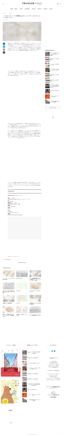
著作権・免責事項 (53, 397)
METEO (39, 8)
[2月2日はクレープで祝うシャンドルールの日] (22, 309)
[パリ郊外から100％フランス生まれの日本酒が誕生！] (35, 298)
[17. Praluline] (22, 298)
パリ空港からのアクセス (53, 363)
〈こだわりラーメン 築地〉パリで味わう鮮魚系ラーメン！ (54, 70)
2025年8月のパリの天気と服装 (54, 75)
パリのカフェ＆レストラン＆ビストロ (53, 373)
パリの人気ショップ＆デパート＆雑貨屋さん (53, 378)
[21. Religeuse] (22, 285)
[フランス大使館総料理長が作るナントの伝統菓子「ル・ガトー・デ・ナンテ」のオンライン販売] (35, 273)
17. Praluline (18, 303)
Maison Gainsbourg (19, 278)
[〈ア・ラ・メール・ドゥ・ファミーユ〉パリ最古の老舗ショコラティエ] (35, 309)
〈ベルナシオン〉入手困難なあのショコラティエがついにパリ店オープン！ (21, 17)
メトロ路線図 (14, 202)
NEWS (16, 8)
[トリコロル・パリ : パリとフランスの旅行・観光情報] (32, 3)
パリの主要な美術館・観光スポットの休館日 (54, 102)
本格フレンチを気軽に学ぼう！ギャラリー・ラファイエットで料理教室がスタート (8, 315)
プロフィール (53, 392)
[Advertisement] (24, 62)
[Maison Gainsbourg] (22, 273)
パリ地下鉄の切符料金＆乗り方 (53, 362)
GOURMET (27, 8)
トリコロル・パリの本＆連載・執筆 (53, 394)
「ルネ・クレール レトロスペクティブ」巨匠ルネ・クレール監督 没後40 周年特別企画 (54, 86)
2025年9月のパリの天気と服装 (54, 81)
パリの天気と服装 (53, 361)
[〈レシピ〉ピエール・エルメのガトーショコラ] (35, 285)
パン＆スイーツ (5, 13)
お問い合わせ (53, 393)
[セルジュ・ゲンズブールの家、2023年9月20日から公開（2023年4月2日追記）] (9, 285)
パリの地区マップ (13, 198)
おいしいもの (11, 256)
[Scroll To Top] (61, 435)
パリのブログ (53, 396)
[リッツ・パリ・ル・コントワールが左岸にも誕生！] (9, 273)
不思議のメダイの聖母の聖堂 (7, 303)
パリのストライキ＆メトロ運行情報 (53, 364)
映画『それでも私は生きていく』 (54, 91)
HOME (11, 8)
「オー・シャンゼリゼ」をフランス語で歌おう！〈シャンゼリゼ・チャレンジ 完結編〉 (54, 54)
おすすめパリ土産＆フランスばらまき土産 (53, 379)
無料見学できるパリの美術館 (53, 366)
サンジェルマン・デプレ (16, 256)
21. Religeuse (18, 290)
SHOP (21, 8)
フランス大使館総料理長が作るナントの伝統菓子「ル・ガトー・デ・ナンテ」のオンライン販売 (35, 279)
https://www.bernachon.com (13, 212)
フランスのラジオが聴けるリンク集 (54, 65)
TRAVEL (34, 8)
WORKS (45, 8)
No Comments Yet (8, 259)
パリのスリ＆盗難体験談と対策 (53, 367)
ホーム (53, 391)
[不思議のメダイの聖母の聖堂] (9, 298)
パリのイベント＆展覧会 (53, 377)
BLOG (51, 8)
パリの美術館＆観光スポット (53, 376)
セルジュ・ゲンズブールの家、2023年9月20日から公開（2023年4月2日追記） (8, 291)
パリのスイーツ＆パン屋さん (53, 375)
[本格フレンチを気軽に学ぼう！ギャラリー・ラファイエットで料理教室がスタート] (9, 309)
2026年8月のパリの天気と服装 (54, 59)
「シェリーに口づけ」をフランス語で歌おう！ (54, 96)
